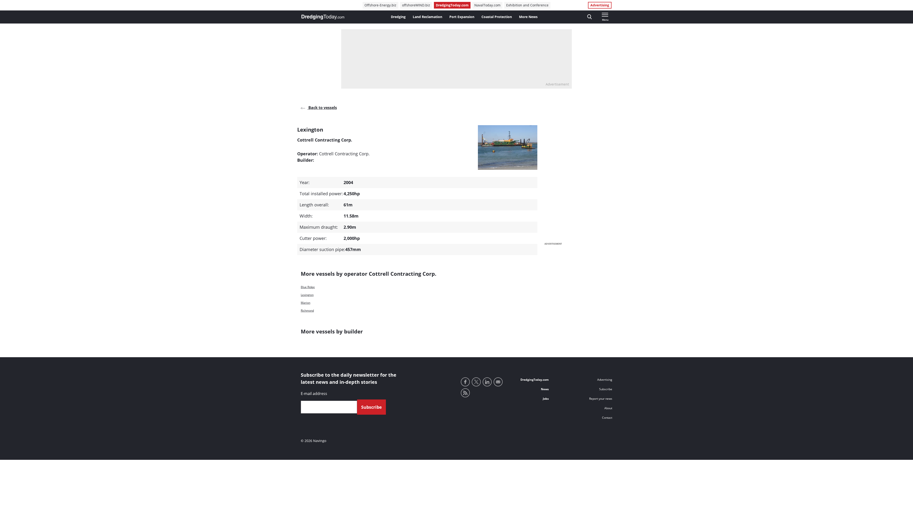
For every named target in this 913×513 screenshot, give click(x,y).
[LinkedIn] (487, 381)
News (545, 389)
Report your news (600, 399)
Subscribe (605, 389)
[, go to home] (322, 17)
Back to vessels (322, 107)
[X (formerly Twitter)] (476, 381)
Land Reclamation (427, 16)
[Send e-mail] (498, 381)
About (608, 408)
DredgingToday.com (452, 5)
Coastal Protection (496, 16)
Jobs (546, 399)
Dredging (398, 16)
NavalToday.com (487, 5)
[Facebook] (465, 381)
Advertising (599, 5)
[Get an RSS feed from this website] (465, 392)
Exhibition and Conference (527, 5)
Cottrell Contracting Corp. (344, 154)
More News (528, 16)
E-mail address (314, 393)
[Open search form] (589, 17)
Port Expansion (461, 16)
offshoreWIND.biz (416, 5)
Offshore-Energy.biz (380, 5)
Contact (607, 418)
